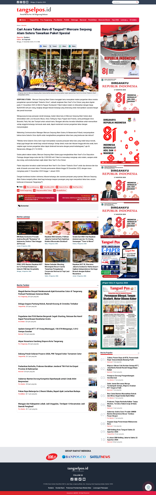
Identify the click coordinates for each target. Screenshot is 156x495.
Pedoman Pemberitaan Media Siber (78, 488)
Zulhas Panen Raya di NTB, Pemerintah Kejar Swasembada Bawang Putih (122, 359)
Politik (66, 20)
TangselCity (34, 20)
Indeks (134, 20)
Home (23, 20)
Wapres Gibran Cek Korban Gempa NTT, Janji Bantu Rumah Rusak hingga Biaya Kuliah (123, 368)
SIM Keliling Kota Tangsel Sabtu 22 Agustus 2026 (121, 431)
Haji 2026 (115, 20)
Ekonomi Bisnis (104, 20)
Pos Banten (58, 20)
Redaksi (51, 488)
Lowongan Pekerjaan (100, 488)
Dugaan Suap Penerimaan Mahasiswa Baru (122, 423)
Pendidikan (92, 20)
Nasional (83, 20)
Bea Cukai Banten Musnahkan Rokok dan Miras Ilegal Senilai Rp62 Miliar (121, 395)
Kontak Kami (60, 488)
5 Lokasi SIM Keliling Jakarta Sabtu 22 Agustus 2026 (122, 439)
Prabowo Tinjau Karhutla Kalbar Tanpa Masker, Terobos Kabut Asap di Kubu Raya (122, 404)
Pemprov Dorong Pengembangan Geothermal (120, 377)
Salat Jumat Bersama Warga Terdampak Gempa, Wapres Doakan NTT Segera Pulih (121, 386)
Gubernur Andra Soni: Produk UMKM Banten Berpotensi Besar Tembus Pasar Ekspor (121, 414)
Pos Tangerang (46, 20)
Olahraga (74, 20)
